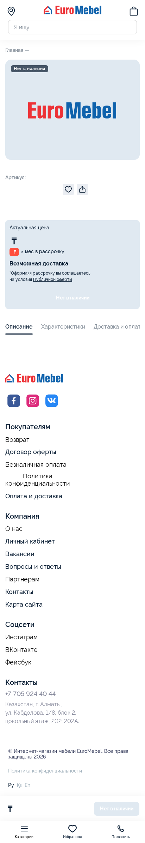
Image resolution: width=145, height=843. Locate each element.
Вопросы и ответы (33, 566)
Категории (24, 837)
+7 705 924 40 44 (30, 693)
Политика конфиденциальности (37, 480)
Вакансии (19, 554)
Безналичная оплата (36, 464)
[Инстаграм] (32, 407)
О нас (14, 528)
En (27, 785)
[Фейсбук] (13, 407)
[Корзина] (133, 12)
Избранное (72, 837)
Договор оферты (30, 452)
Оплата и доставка (33, 496)
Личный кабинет (30, 541)
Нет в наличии (72, 298)
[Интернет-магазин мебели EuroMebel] (72, 12)
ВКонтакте (21, 649)
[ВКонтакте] (51, 407)
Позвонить (121, 837)
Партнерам (22, 579)
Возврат (17, 439)
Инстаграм (21, 637)
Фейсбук (18, 662)
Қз (19, 785)
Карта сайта (24, 604)
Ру (11, 785)
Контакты (19, 591)
